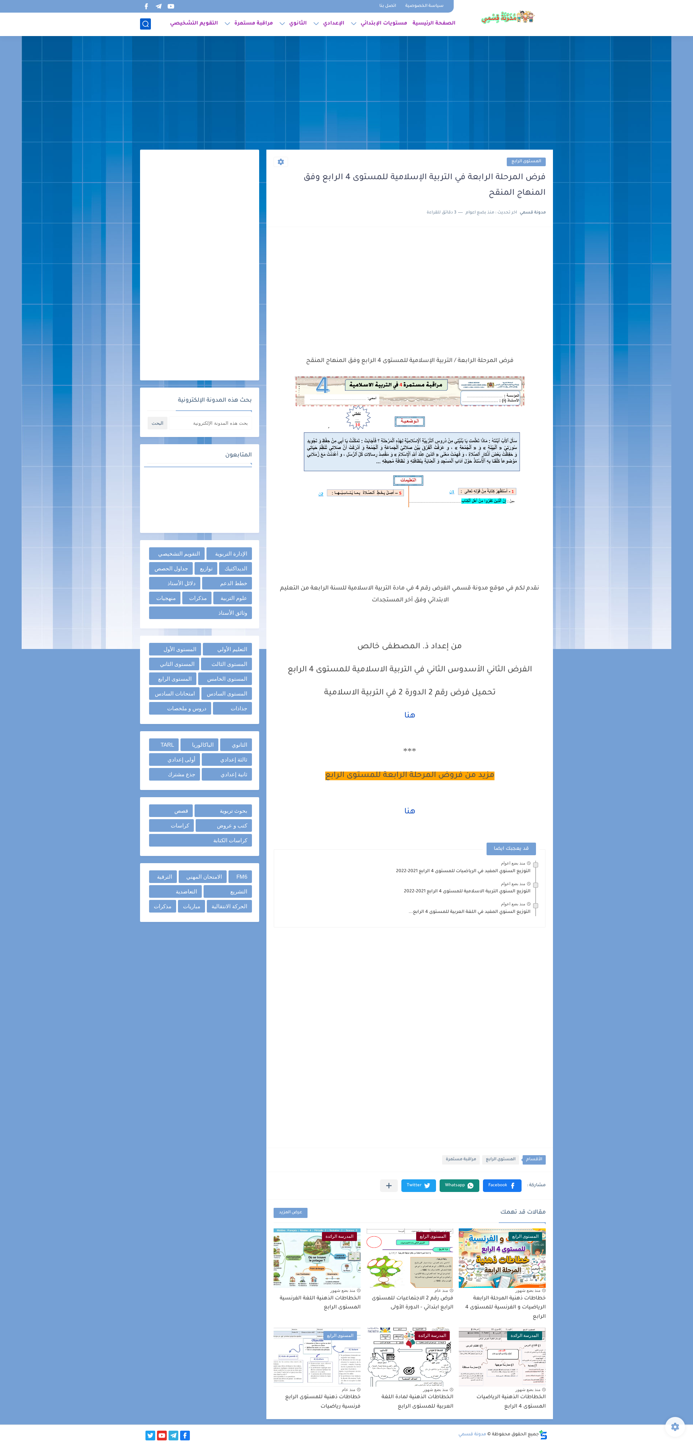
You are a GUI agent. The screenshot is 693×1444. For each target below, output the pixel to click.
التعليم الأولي (232, 649)
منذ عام (441, 1290)
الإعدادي (333, 24)
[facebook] (146, 6)
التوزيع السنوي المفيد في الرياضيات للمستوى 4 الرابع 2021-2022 (463, 871)
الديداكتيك (236, 568)
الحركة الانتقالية (229, 906)
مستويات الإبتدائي (384, 24)
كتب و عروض (232, 825)
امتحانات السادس (175, 693)
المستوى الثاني (177, 664)
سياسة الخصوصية (424, 6)
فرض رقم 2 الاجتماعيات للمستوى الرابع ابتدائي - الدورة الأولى (412, 1303)
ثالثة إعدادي (233, 759)
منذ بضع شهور (527, 1290)
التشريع (238, 891)
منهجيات (166, 598)
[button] (502, 1185)
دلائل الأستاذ (181, 583)
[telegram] (158, 6)
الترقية (164, 877)
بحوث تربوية (233, 811)
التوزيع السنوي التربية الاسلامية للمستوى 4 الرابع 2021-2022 (467, 891)
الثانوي (298, 24)
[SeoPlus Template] (543, 1435)
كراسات (180, 825)
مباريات (191, 906)
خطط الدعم (233, 583)
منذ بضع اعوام (513, 863)
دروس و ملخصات (186, 708)
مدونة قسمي (472, 1434)
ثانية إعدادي (234, 774)
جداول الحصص (171, 568)
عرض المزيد (290, 1212)
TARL (167, 745)
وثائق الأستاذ (232, 613)
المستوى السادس (227, 693)
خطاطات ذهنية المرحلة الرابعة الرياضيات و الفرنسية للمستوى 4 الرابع (505, 1308)
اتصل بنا (387, 6)
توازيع (206, 568)
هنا (409, 716)
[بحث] (145, 24)
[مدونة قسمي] (508, 17)
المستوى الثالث (229, 664)
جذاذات (239, 708)
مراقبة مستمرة (253, 24)
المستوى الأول (180, 649)
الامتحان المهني (204, 877)
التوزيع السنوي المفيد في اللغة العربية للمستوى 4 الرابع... (470, 912)
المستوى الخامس (227, 679)
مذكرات (198, 598)
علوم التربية (234, 598)
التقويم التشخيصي (194, 24)
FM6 (241, 877)
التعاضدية (186, 891)
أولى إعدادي (181, 759)
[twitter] (150, 1435)
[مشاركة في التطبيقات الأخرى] (389, 1185)
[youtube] (170, 6)
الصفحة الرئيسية (434, 24)
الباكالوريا (203, 745)
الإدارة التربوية (231, 554)
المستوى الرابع (526, 161)
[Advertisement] (346, 93)
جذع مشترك (181, 774)
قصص (181, 811)
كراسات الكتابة (230, 840)
